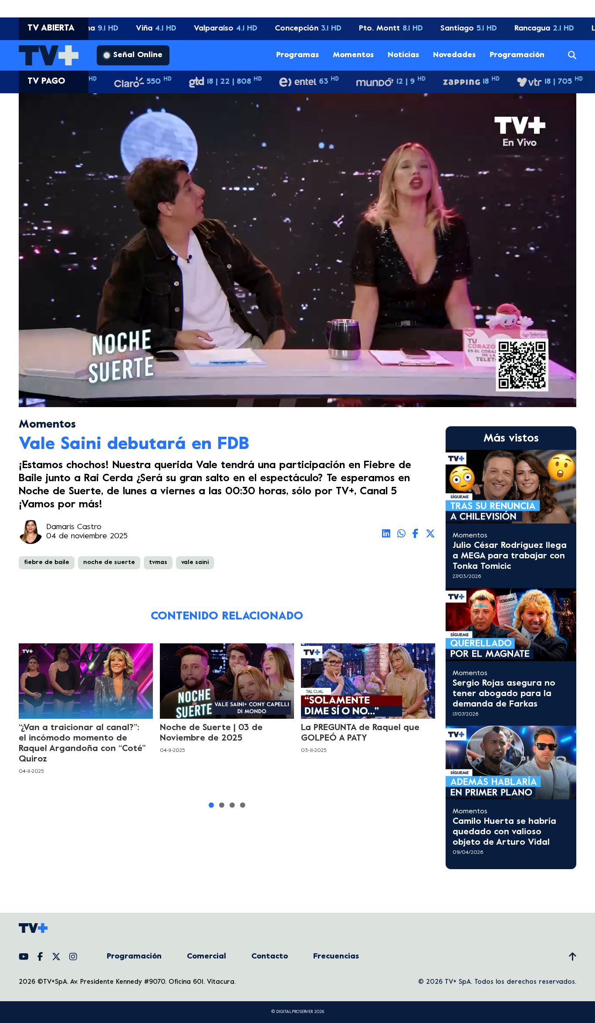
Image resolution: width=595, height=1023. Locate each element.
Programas (297, 55)
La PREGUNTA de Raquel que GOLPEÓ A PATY (360, 733)
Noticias (403, 55)
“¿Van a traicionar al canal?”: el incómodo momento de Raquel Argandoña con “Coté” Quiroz (82, 744)
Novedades (454, 55)
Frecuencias (336, 956)
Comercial (206, 956)
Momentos (353, 55)
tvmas (158, 562)
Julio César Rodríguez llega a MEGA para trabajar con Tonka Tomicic (510, 556)
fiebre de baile (46, 562)
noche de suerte (109, 562)
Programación (517, 55)
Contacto (269, 956)
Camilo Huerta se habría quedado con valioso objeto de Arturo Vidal (504, 832)
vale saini (195, 562)
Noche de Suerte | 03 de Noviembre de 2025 (211, 733)
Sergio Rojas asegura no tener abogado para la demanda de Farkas (504, 694)
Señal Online (137, 55)
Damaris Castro (73, 527)
